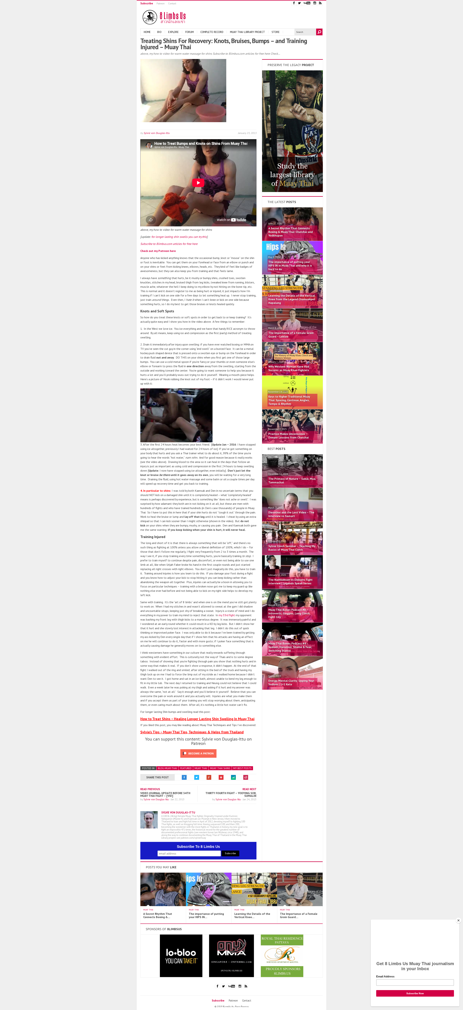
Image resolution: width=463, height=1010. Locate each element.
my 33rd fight (227, 615)
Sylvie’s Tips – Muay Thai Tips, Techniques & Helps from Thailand (192, 732)
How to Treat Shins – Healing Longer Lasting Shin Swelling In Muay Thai (197, 718)
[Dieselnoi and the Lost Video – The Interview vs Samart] (292, 520)
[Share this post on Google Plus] (209, 777)
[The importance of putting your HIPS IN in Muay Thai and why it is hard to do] (292, 273)
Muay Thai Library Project (247, 32)
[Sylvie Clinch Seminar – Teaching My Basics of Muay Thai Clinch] (292, 554)
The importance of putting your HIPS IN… (206, 915)
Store (276, 32)
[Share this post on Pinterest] (221, 777)
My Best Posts (242, 768)
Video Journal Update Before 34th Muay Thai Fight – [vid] (165, 794)
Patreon (161, 3)
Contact (172, 3)
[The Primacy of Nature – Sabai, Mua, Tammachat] (292, 486)
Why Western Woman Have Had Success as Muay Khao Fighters (288, 368)
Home (147, 32)
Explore (173, 32)
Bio (159, 32)
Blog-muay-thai (167, 768)
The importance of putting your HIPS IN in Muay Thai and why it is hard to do (290, 265)
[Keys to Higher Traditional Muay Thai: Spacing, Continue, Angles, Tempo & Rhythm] (292, 408)
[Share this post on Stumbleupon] (233, 777)
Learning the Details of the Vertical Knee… (252, 915)
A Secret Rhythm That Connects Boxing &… (157, 915)
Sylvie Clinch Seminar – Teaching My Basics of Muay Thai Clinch (291, 547)
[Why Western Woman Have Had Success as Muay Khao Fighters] (292, 374)
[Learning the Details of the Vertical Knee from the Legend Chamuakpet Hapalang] (292, 307)
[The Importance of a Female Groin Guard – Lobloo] (292, 341)
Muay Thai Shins (220, 768)
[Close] (458, 920)
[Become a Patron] (292, 191)
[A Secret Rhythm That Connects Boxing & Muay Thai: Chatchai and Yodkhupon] (292, 240)
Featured (186, 768)
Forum (189, 32)
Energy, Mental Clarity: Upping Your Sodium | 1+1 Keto (291, 682)
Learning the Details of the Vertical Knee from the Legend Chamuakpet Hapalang (291, 299)
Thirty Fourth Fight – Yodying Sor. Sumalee (230, 794)
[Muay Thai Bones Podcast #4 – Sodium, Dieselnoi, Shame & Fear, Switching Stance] (292, 655)
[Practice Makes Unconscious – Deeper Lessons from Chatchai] (292, 442)
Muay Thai (201, 768)
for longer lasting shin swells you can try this (179, 237)
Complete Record (211, 32)
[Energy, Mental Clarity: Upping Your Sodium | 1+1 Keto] (292, 688)
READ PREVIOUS (150, 789)
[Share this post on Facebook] (184, 777)
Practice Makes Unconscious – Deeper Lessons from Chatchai (288, 435)
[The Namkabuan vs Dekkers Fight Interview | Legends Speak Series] (292, 587)
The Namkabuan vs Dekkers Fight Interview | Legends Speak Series (290, 581)
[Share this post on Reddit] (246, 777)
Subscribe (146, 3)
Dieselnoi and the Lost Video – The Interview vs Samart (291, 514)
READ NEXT (249, 789)
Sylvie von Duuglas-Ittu (157, 133)
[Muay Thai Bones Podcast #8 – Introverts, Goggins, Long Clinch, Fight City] (292, 621)
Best (276, 449)
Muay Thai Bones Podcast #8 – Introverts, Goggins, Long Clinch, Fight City (289, 613)
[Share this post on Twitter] (196, 777)
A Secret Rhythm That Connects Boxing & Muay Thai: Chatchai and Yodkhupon (290, 231)
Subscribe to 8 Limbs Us (198, 847)
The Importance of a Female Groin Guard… (298, 915)
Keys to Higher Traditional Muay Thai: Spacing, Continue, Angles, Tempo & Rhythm (289, 400)
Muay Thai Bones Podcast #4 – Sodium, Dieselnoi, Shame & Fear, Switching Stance (290, 647)
